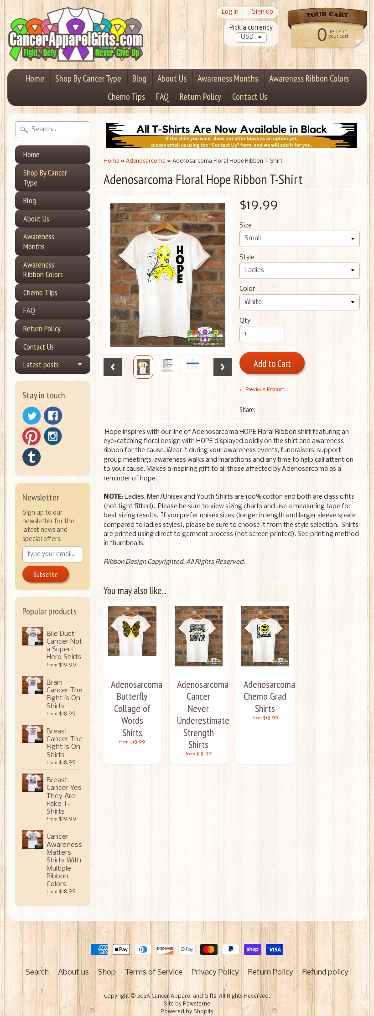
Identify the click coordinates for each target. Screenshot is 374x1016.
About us (73, 972)
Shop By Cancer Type (88, 78)
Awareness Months (227, 78)
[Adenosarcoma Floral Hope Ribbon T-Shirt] (143, 366)
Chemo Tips (126, 97)
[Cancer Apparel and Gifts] (75, 48)
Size (245, 225)
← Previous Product (261, 389)
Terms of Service (153, 972)
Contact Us (249, 97)
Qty (244, 321)
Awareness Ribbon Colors (309, 78)
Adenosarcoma (146, 161)
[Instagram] (53, 436)
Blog (139, 78)
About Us (172, 78)
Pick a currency (251, 28)
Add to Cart (272, 363)
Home (35, 78)
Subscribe (45, 574)
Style (247, 257)
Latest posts (41, 364)
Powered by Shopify (187, 1012)
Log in (230, 12)
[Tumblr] (31, 457)
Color (247, 289)
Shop (107, 972)
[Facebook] (53, 416)
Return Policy (200, 97)
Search (37, 972)
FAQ (162, 97)
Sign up (262, 12)
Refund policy (325, 972)
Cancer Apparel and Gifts (183, 996)
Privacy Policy (215, 972)
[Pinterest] (31, 436)
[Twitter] (31, 416)
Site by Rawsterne (187, 1004)
